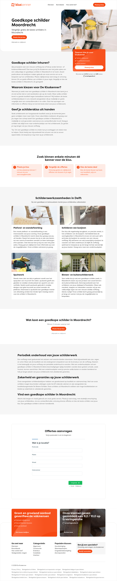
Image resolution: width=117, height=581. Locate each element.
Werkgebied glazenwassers (38, 577)
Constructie (37, 548)
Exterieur (36, 551)
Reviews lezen (68, 532)
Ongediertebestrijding (63, 551)
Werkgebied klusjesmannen (95, 577)
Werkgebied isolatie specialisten (45, 575)
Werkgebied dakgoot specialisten (73, 569)
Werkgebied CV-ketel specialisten (22, 575)
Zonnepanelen (60, 553)
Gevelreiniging (60, 546)
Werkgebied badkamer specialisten (85, 575)
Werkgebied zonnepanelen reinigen (49, 569)
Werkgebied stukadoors (77, 577)
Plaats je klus (99, 5)
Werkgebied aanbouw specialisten (50, 572)
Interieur (36, 555)
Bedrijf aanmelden (85, 551)
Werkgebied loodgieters (65, 575)
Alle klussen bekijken (22, 532)
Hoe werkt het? (71, 5)
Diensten (51, 5)
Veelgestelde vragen (19, 553)
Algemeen (37, 546)
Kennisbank (60, 5)
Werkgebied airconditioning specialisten (25, 572)
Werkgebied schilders (29, 569)
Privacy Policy (16, 569)
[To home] (21, 4)
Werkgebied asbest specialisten (90, 572)
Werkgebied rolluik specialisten (58, 577)
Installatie (36, 553)
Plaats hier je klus (19, 37)
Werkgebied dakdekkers (71, 572)
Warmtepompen (61, 548)
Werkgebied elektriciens (19, 577)
